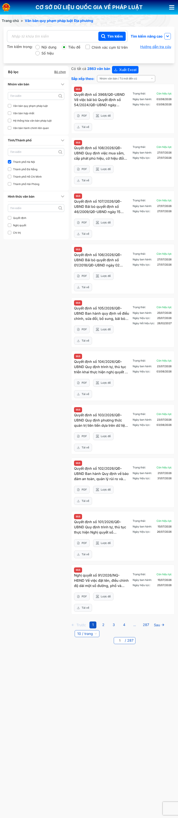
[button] (89, 7)
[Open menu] (171, 7)
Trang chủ (10, 20)
